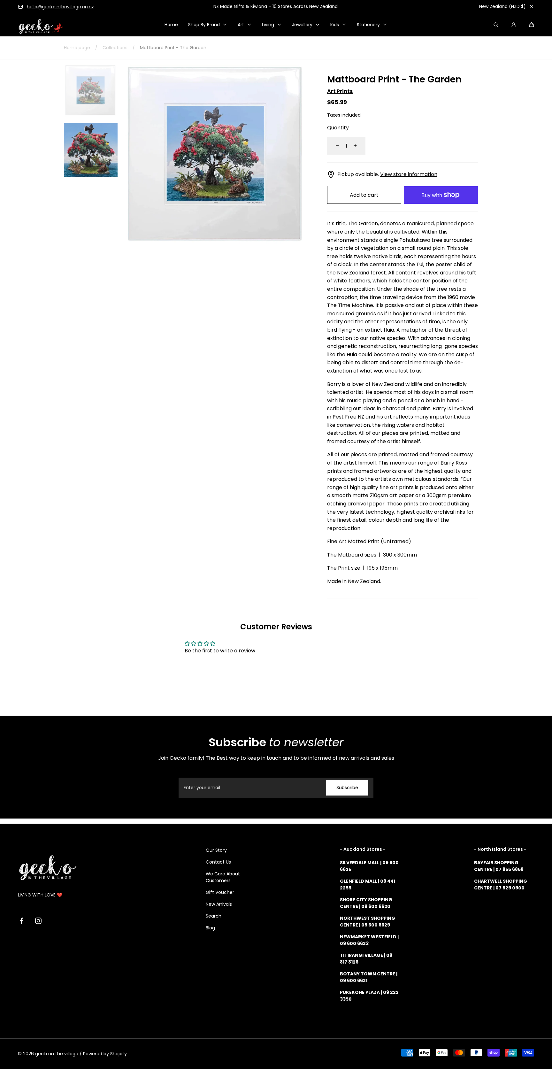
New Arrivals (219, 904)
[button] (531, 24)
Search (213, 916)
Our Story (216, 850)
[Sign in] (513, 24)
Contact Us (218, 862)
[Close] (531, 6)
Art (241, 24)
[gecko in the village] (37, 25)
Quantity (338, 127)
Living (268, 24)
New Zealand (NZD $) (502, 6)
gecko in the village (56, 1053)
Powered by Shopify (105, 1053)
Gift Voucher (220, 892)
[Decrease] (333, 146)
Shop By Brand (204, 24)
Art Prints (340, 91)
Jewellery (302, 24)
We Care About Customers (223, 877)
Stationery (368, 24)
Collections (115, 47)
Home (171, 24)
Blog (210, 928)
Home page (77, 47)
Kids (334, 24)
